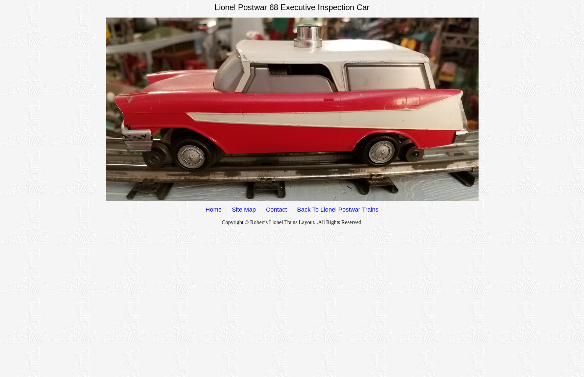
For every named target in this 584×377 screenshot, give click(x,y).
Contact (276, 209)
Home (213, 209)
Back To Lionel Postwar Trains (338, 209)
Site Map (244, 209)
